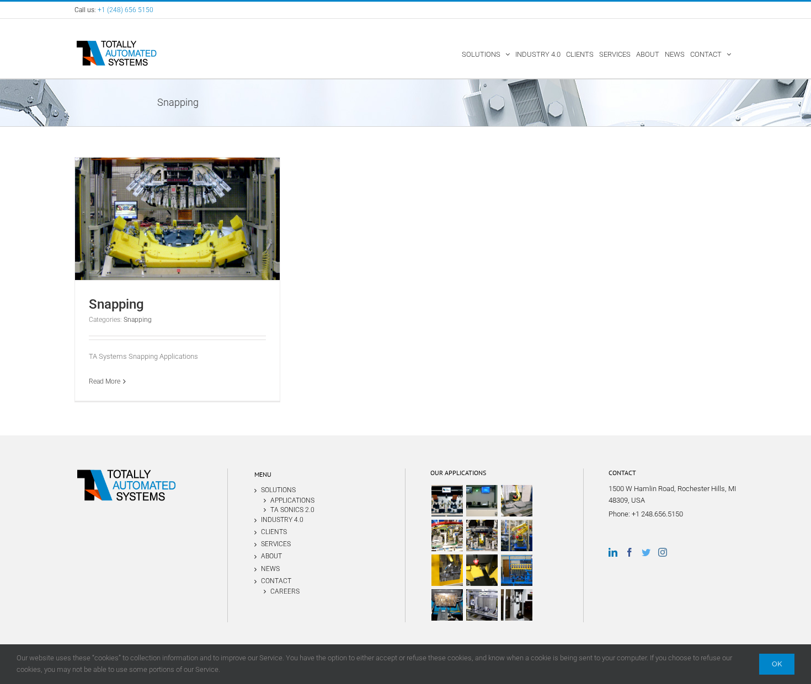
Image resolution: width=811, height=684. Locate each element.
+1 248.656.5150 (657, 514)
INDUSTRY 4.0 (282, 520)
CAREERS (285, 591)
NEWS (270, 569)
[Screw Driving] (516, 570)
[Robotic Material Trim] (516, 500)
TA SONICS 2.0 (292, 509)
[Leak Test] (481, 605)
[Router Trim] (446, 570)
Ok (777, 664)
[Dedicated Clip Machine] (446, 500)
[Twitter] (646, 552)
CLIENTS (274, 532)
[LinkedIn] (613, 552)
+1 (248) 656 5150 (125, 10)
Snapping (116, 304)
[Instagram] (662, 552)
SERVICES (276, 544)
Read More (104, 381)
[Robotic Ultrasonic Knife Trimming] (516, 535)
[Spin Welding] (516, 605)
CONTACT (276, 581)
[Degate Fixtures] (481, 570)
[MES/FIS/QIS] (481, 500)
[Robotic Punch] (481, 535)
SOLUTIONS (278, 490)
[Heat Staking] (446, 605)
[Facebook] (629, 552)
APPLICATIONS (292, 500)
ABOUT (271, 556)
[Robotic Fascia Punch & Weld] (446, 535)
